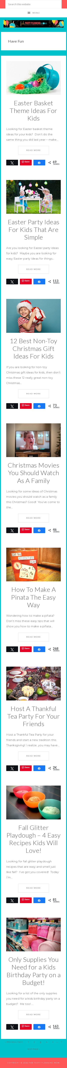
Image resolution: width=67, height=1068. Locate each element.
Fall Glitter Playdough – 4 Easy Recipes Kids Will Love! (33, 839)
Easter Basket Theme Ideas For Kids (33, 110)
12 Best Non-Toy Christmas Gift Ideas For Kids (33, 348)
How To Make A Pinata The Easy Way (33, 596)
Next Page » (33, 1049)
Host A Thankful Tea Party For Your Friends (33, 716)
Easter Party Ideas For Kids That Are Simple (33, 229)
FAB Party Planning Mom (33, 23)
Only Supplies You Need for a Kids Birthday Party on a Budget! (33, 970)
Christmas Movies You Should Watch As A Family (33, 472)
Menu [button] (36, 13)
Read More (33, 150)
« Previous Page (14, 1042)
